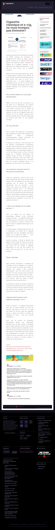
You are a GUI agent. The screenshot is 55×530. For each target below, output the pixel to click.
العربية (50, 7)
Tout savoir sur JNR (9, 490)
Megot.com (40, 468)
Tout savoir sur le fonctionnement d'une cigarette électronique (10, 473)
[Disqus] (19, 381)
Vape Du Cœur (14, 451)
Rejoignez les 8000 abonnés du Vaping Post (26, 451)
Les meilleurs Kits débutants (44, 25)
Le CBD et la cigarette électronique (43, 423)
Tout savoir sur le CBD (10, 488)
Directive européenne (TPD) (44, 420)
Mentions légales (23, 524)
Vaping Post (14, 2)
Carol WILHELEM (11, 33)
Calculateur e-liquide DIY (10, 515)
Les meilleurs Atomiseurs (43, 31)
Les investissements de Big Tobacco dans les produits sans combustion (11, 512)
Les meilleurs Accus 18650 (44, 37)
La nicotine (40, 439)
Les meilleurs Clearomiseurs (43, 34)
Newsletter (30, 7)
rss (26, 426)
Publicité (43, 524)
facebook (21, 422)
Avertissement (31, 524)
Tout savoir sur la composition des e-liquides (11, 481)
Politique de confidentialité (31, 526)
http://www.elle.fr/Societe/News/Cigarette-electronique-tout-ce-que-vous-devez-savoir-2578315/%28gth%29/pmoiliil (19, 348)
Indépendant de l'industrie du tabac (6, 451)
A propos (41, 7)
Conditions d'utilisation (14, 524)
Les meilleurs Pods (44, 22)
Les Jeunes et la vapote (43, 432)
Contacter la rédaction (10, 432)
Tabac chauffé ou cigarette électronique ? (44, 434)
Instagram (26, 422)
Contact (36, 7)
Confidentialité (38, 524)
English (46, 7)
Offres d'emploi (41, 466)
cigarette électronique (27, 60)
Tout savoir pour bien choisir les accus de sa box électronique (11, 477)
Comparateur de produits (10, 517)
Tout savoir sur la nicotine (10, 483)
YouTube (21, 426)
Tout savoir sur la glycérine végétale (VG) (11, 493)
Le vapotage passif (42, 437)
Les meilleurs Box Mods (45, 27)
